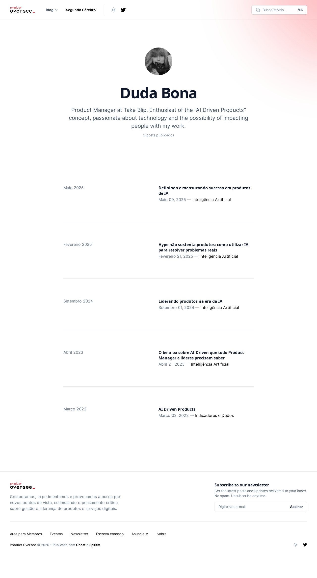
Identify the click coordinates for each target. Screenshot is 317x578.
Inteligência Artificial (211, 199)
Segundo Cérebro (81, 10)
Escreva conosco (110, 534)
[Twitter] (123, 9)
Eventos (56, 534)
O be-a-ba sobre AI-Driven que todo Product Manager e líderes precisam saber (201, 355)
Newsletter (79, 534)
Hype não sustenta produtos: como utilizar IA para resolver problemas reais (203, 247)
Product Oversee (23, 545)
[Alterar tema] (113, 9)
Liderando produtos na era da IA (190, 301)
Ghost (80, 545)
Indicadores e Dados (214, 415)
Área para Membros (26, 534)
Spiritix (94, 545)
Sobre (161, 534)
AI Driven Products (176, 409)
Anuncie (138, 534)
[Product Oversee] (22, 9)
